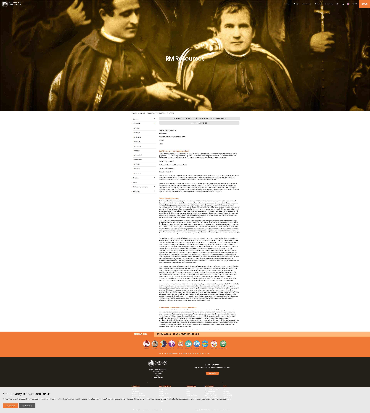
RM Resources (151, 113)
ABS (198, 354)
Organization (307, 4)
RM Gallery (136, 191)
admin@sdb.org (158, 378)
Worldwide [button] (191, 386)
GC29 (364, 3)
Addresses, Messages (140, 187)
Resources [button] (209, 386)
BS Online (186, 354)
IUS (203, 354)
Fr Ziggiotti (137, 155)
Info (337, 4)
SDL (165, 354)
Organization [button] (165, 386)
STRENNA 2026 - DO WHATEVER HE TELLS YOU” (178, 334)
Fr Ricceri (137, 151)
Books (135, 182)
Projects (135, 178)
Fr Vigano (137, 146)
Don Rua (171, 113)
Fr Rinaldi (137, 164)
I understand (10, 406)
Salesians (296, 4)
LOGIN (355, 4)
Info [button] (225, 386)
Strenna (135, 119)
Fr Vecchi (137, 142)
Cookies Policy (27, 406)
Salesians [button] (136, 386)
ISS (193, 354)
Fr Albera (137, 169)
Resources (329, 4)
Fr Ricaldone (138, 160)
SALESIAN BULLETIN (174, 354)
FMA (208, 354)
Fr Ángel (137, 133)
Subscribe (212, 373)
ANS (160, 354)
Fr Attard (137, 128)
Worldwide (318, 4)
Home (287, 4)
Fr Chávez (137, 137)
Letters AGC (162, 113)
